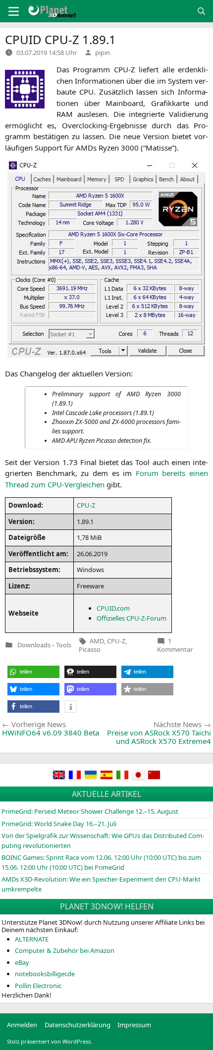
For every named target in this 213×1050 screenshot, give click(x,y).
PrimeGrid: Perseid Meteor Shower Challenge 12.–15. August (89, 811)
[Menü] (13, 11)
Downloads (34, 645)
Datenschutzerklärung (77, 1024)
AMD (97, 640)
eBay (22, 962)
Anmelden (22, 1024)
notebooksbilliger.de (45, 973)
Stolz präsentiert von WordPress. (49, 1041)
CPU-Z (116, 640)
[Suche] (201, 11)
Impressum (134, 1024)
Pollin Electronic (38, 985)
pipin (102, 52)
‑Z (86, 505)
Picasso (90, 649)
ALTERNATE (32, 939)
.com (113, 608)
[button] (33, 672)
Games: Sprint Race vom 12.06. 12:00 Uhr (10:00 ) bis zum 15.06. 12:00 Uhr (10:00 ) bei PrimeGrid (101, 862)
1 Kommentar (175, 645)
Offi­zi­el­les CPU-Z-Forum (131, 618)
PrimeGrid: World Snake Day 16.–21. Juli (58, 823)
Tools (63, 645)
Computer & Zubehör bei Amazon (64, 950)
